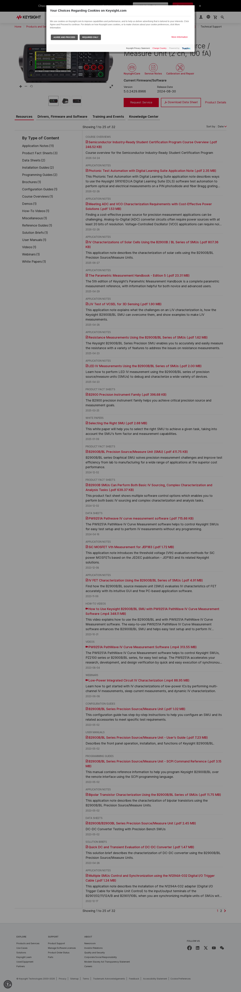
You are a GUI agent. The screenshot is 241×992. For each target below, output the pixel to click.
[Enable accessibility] (8, 984)
